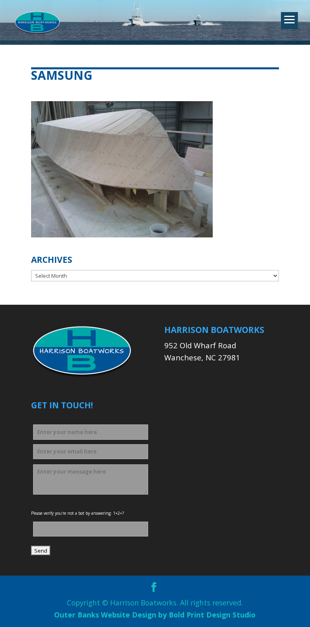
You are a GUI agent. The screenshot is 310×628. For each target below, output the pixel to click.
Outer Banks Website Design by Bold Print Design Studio (155, 615)
